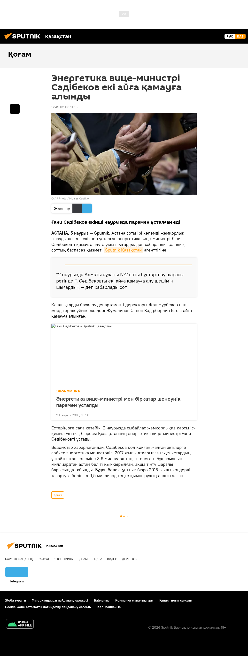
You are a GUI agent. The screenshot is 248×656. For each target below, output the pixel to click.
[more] (189, 415)
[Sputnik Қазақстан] (23, 40)
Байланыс (101, 600)
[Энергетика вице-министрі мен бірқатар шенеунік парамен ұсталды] (124, 355)
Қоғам (58, 495)
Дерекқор (129, 559)
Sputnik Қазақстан (123, 250)
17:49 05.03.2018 (64, 107)
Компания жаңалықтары (134, 600)
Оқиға (97, 559)
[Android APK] (19, 624)
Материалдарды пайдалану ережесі (60, 600)
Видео (112, 559)
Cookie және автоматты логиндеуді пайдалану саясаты (48, 607)
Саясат (43, 559)
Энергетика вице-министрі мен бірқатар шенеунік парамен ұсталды (118, 402)
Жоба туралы (15, 600)
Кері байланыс (109, 607)
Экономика (68, 391)
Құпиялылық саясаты (176, 600)
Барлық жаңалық (19, 559)
